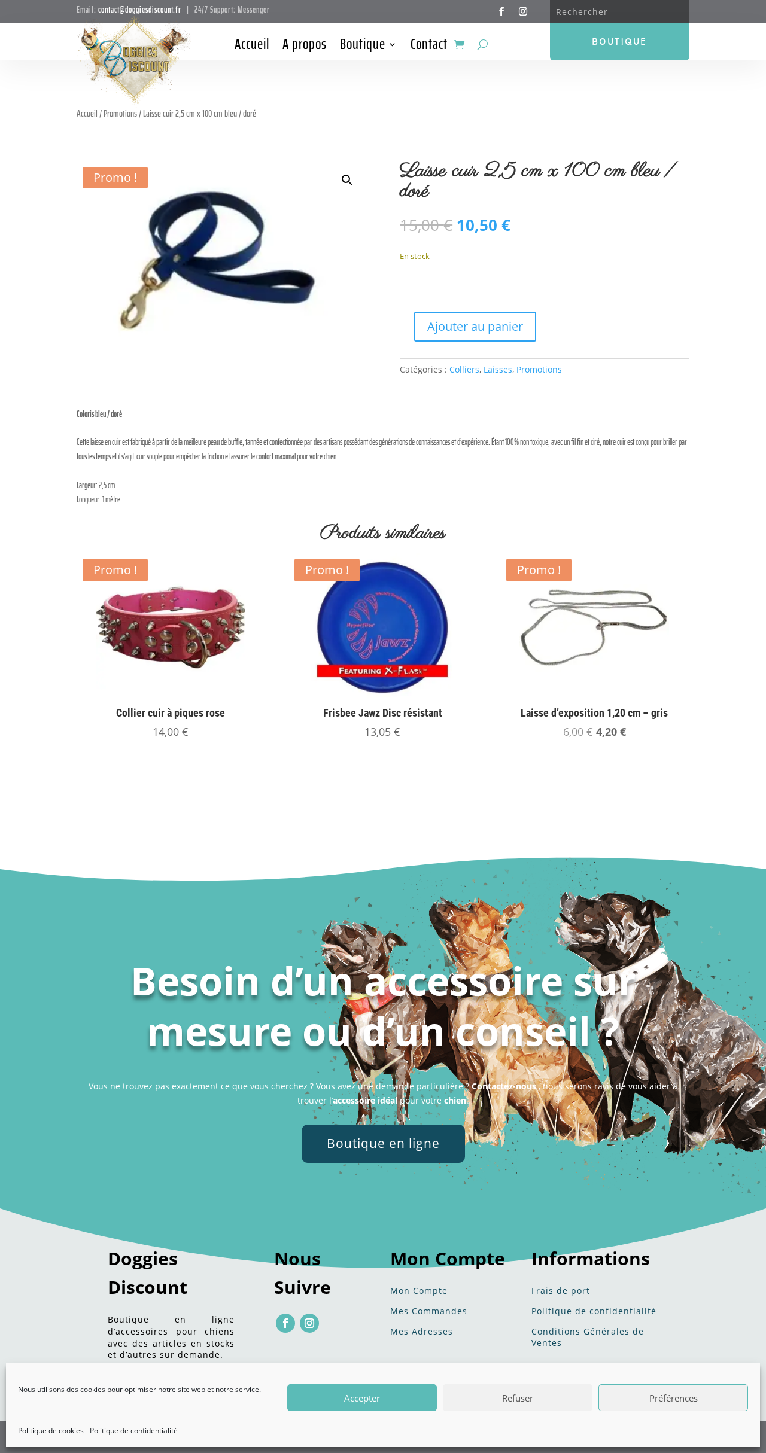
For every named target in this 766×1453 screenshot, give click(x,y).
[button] (347, 180)
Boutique (362, 46)
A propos (304, 46)
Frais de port (560, 1290)
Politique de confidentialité (134, 1430)
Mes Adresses (421, 1331)
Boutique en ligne (383, 1143)
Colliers (464, 369)
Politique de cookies (51, 1430)
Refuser (517, 1398)
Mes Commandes (428, 1311)
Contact (429, 46)
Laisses (498, 369)
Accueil (252, 46)
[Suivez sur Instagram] (523, 11)
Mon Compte (419, 1290)
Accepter (362, 1398)
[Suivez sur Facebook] (501, 11)
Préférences (673, 1398)
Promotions (539, 369)
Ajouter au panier (475, 326)
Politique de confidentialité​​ (593, 1311)
